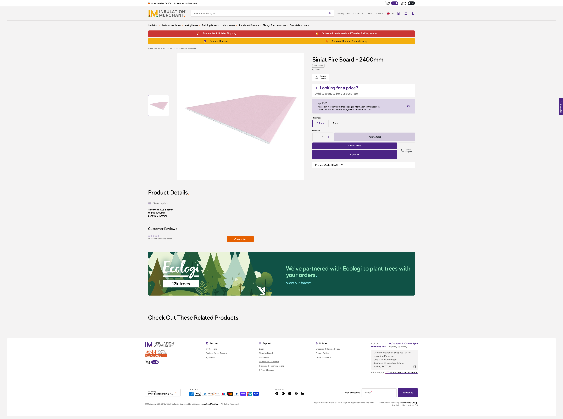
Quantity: (316, 130)
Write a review (240, 239)
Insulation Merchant (210, 404)
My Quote (210, 357)
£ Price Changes (266, 370)
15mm (336, 124)
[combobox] (262, 13)
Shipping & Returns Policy (328, 349)
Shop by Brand (266, 353)
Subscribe (408, 392)
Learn (261, 349)
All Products (163, 48)
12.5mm (321, 124)
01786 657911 (378, 346)
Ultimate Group (410, 402)
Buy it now (354, 154)
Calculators (264, 357)
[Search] (330, 13)
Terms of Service (323, 357)
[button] (405, 13)
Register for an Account (216, 353)
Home (150, 48)
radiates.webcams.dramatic (401, 372)
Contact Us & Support (269, 362)
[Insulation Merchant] (167, 13)
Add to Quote (354, 145)
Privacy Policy (322, 353)
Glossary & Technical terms (271, 366)
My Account (211, 349)
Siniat (317, 69)
